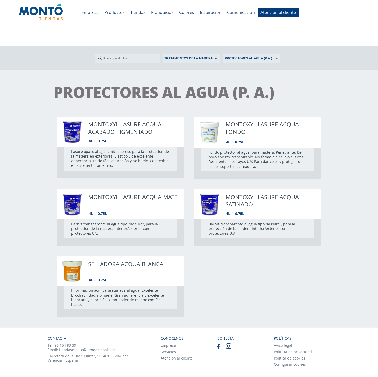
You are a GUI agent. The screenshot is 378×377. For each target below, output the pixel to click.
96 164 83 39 (65, 345)
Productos (114, 12)
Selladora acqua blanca (125, 264)
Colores (186, 12)
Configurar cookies (290, 364)
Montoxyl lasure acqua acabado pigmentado (124, 127)
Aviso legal (283, 345)
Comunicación (241, 12)
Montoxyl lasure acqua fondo (262, 127)
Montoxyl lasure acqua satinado (262, 200)
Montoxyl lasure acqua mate (132, 197)
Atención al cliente (278, 12)
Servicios (168, 351)
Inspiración (210, 12)
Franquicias (162, 12)
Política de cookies (289, 358)
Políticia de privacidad (293, 351)
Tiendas (138, 12)
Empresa (90, 12)
